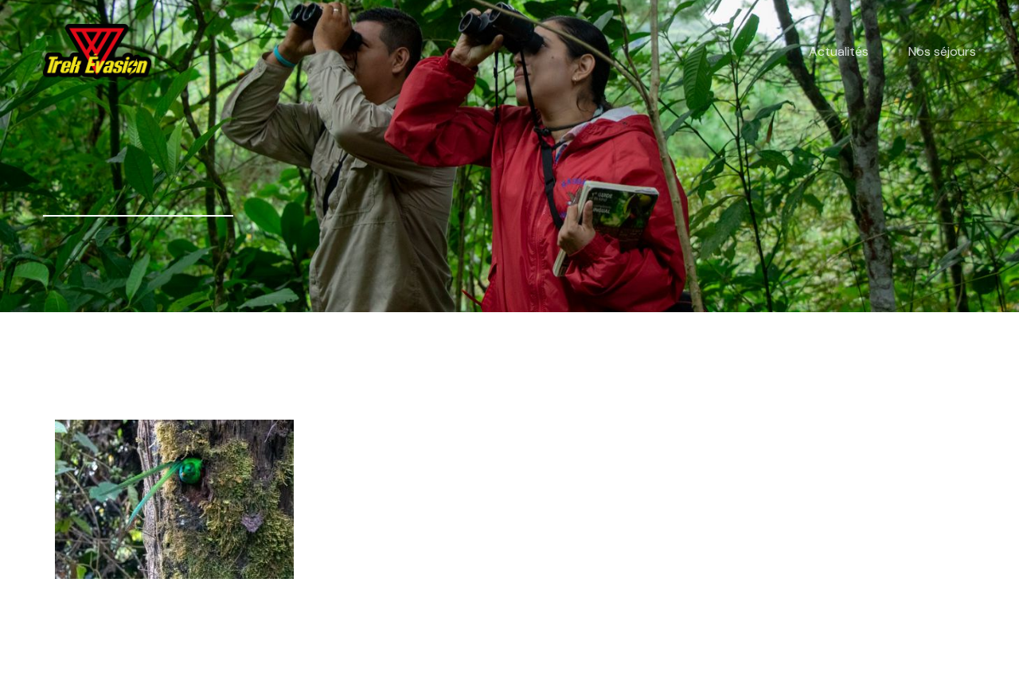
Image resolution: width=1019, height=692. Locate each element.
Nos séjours (942, 51)
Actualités (839, 51)
